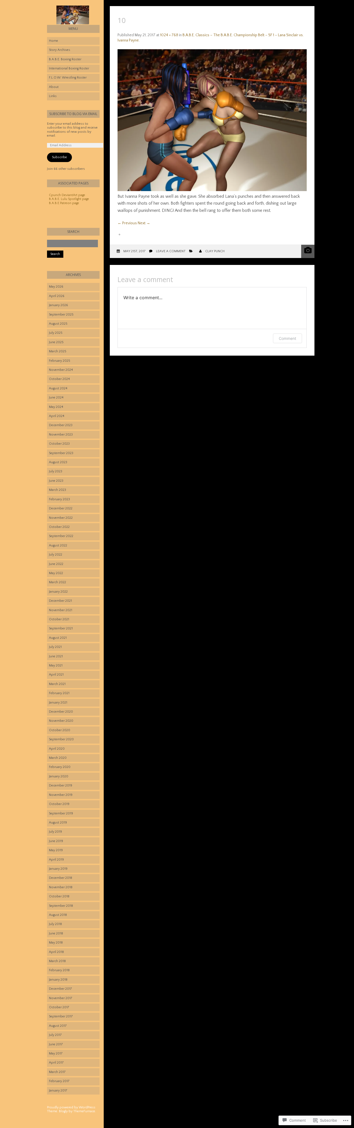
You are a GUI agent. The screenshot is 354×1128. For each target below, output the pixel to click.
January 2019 (58, 869)
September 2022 (61, 536)
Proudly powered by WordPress (71, 1107)
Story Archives (59, 50)
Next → (144, 223)
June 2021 (56, 656)
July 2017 (55, 1035)
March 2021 (57, 684)
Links (53, 96)
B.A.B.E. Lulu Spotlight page (69, 199)
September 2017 (61, 1016)
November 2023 (61, 434)
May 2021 (56, 665)
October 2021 (59, 619)
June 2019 (56, 841)
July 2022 (55, 554)
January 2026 (58, 305)
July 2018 (55, 924)
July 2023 (55, 471)
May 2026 (56, 286)
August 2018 (58, 915)
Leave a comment (171, 251)
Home (53, 41)
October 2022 (59, 527)
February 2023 (59, 499)
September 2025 (61, 314)
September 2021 (61, 628)
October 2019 (59, 804)
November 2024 (61, 370)
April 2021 (56, 674)
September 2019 (61, 813)
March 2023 (57, 490)
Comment (287, 338)
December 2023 (60, 425)
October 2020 (59, 730)
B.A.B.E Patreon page (64, 203)
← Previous (127, 223)
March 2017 (57, 1072)
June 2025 (56, 342)
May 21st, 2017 (134, 251)
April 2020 (57, 749)
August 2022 (58, 545)
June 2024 (56, 397)
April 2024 (56, 416)
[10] (212, 190)
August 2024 (58, 388)
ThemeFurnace (84, 1111)
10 (122, 20)
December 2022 (60, 508)
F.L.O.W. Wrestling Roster (68, 77)
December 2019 (60, 785)
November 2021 (60, 610)
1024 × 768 (169, 35)
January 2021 (58, 702)
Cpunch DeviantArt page (67, 195)
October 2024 (59, 379)
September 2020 (61, 739)
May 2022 (56, 573)
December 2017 (60, 989)
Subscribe (59, 157)
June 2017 (56, 1044)
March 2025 (57, 351)
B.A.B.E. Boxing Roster (65, 59)
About (54, 87)
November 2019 (60, 795)
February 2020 (60, 767)
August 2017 (58, 1026)
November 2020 (61, 721)
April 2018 (56, 952)
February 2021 (59, 693)
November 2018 (60, 887)
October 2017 (59, 1007)
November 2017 (60, 998)
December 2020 (61, 711)
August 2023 (58, 462)
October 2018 (59, 896)
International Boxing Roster (69, 68)
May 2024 (56, 407)
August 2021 (58, 638)
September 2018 (61, 906)
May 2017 (56, 1053)
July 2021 (55, 647)
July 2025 (56, 333)
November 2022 (61, 518)
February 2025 (59, 361)
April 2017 (56, 1062)
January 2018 (58, 979)
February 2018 (59, 970)
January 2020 (58, 776)
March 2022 (57, 582)
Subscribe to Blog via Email (73, 113)
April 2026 (56, 296)
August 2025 (58, 323)
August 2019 (58, 822)
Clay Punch (215, 251)
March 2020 (58, 758)
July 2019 (55, 831)
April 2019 (56, 859)
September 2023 (61, 453)
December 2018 (60, 878)
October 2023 (59, 444)
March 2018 (57, 961)
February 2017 (59, 1081)
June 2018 (56, 933)
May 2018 (56, 942)
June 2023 (56, 481)
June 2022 (56, 564)
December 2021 (60, 601)
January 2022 (58, 591)
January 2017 (58, 1090)
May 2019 (56, 850)
